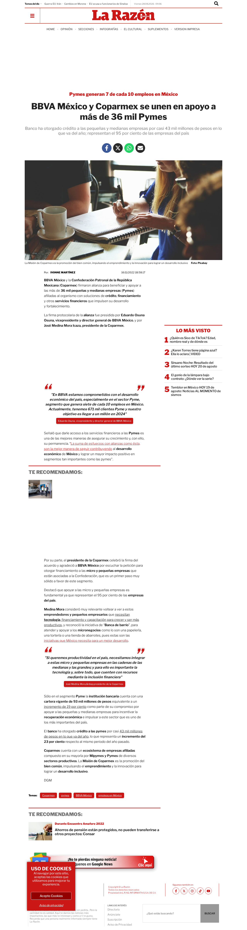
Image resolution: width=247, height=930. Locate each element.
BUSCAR (210, 913)
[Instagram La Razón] (192, 890)
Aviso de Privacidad (119, 924)
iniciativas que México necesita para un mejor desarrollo (86, 641)
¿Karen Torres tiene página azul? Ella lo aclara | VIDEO (194, 352)
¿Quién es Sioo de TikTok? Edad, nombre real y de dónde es (193, 339)
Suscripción (114, 919)
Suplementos (158, 29)
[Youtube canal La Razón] (208, 890)
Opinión (67, 29)
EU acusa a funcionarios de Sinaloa (108, 3)
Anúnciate (113, 914)
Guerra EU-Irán (52, 3)
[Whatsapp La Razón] (129, 148)
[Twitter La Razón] (118, 148)
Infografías (109, 29)
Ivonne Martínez (62, 272)
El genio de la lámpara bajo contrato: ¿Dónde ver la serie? (192, 377)
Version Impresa (187, 29)
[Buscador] (216, 4)
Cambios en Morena (75, 3)
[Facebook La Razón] (107, 148)
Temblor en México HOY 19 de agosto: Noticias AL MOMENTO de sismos (196, 391)
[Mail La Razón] (140, 148)
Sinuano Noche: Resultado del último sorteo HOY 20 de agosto (194, 364)
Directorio (113, 909)
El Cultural (133, 29)
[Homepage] (123, 15)
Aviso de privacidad (51, 905)
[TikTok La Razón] (200, 890)
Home (51, 29)
